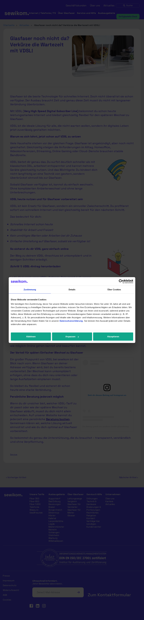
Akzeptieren (113, 336)
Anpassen (70, 336)
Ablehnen (31, 336)
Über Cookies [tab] (114, 289)
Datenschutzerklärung (71, 321)
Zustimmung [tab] (30, 289)
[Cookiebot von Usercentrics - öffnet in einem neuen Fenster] (121, 281)
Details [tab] (72, 289)
